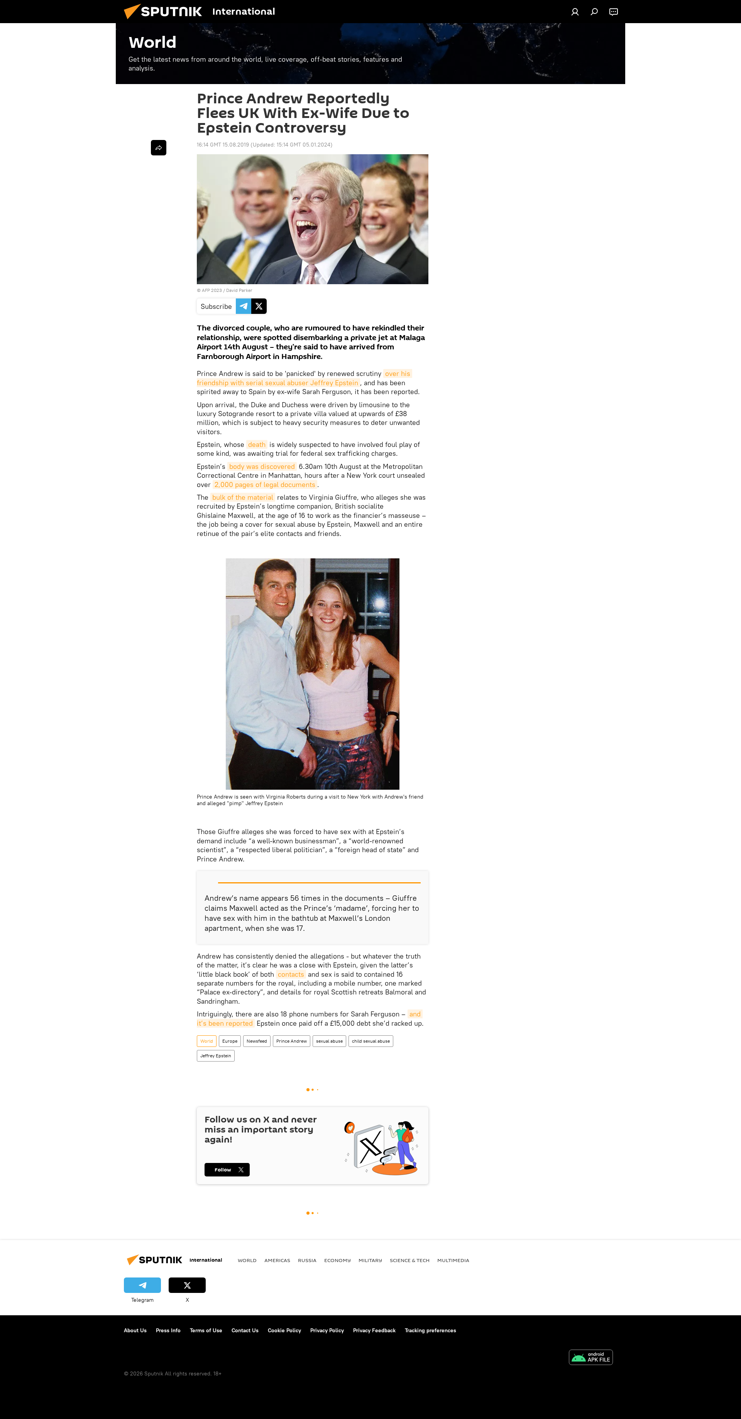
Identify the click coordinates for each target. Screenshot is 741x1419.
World (206, 1041)
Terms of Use (206, 1330)
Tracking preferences (430, 1330)
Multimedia (453, 1260)
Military (370, 1260)
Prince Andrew (291, 1041)
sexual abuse (329, 1041)
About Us (135, 1330)
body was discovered (262, 466)
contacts (291, 974)
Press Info (168, 1330)
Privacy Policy (327, 1330)
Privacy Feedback (374, 1330)
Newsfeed (257, 1041)
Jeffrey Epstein (215, 1055)
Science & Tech (410, 1260)
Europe (229, 1041)
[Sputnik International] (166, 21)
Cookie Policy (284, 1330)
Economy (337, 1260)
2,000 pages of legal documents (265, 484)
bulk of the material (242, 497)
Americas (277, 1260)
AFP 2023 (212, 290)
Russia (307, 1260)
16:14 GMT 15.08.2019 (223, 144)
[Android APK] (591, 1358)
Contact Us (245, 1330)
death (257, 444)
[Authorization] (575, 11)
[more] (158, 147)
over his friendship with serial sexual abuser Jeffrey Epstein (304, 378)
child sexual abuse (371, 1041)
